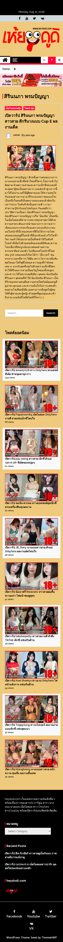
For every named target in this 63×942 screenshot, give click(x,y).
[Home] (5, 60)
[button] (44, 60)
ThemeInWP (49, 937)
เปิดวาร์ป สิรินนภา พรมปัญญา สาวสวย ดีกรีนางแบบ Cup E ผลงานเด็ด (31, 121)
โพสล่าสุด (29, 108)
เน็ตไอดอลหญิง (13, 108)
